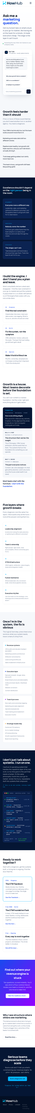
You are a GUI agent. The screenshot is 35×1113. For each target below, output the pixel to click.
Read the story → (11, 1037)
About (5, 1104)
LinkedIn (17, 1104)
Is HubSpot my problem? (13, 85)
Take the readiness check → (17, 996)
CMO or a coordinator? (12, 80)
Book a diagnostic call (17, 1079)
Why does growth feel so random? (16, 76)
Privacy (11, 1104)
